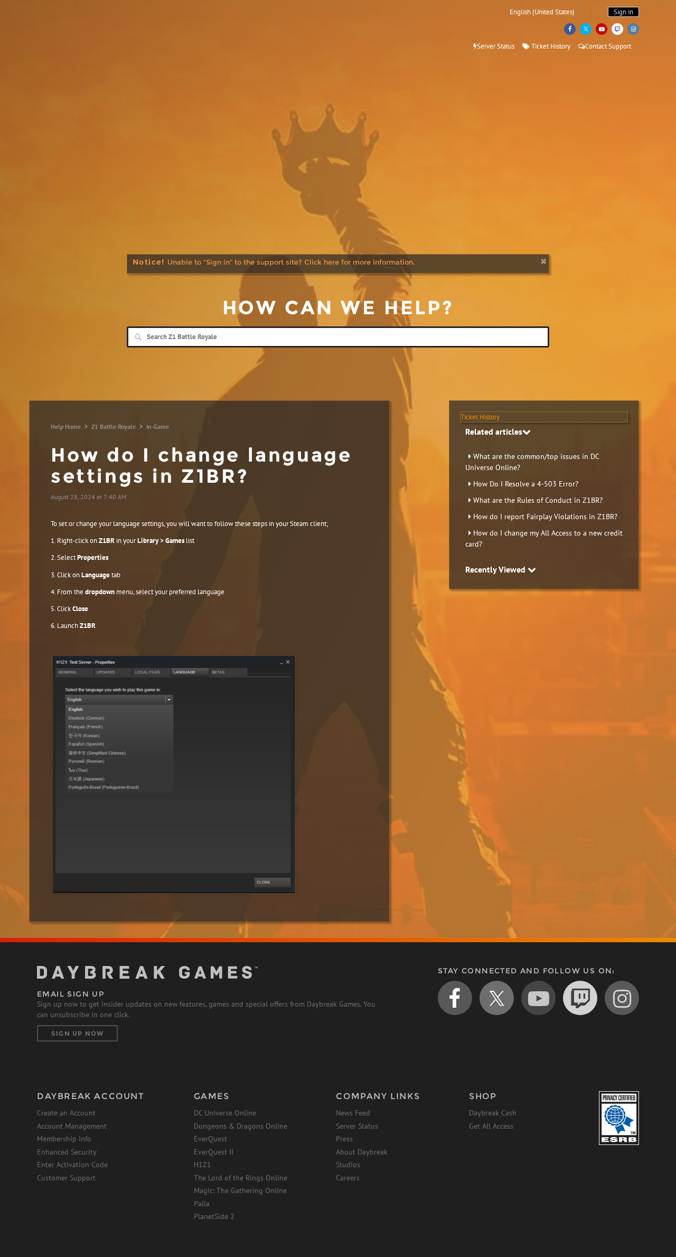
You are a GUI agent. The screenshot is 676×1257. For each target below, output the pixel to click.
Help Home (66, 426)
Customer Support (66, 1178)
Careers (348, 1178)
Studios (348, 1164)
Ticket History (550, 46)
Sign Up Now (77, 1033)
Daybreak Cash (493, 1113)
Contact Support (608, 46)
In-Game (157, 426)
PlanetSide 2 (214, 1216)
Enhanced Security (67, 1152)
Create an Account (66, 1113)
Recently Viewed (496, 569)
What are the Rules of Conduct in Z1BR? (538, 500)
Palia (202, 1203)
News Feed (353, 1113)
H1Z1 (202, 1164)
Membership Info (64, 1138)
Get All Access (491, 1126)
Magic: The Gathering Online (240, 1190)
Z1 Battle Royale (113, 426)
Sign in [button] (623, 11)
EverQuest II (213, 1152)
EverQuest (210, 1138)
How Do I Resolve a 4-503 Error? (525, 484)
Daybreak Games (84, 30)
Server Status (495, 46)
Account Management (72, 1126)
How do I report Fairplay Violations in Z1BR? (545, 516)
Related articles (493, 431)
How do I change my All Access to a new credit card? (544, 538)
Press (344, 1138)
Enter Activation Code (72, 1164)
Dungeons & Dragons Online (240, 1126)
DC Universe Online (225, 1113)
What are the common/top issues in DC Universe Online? (532, 462)
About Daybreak (362, 1152)
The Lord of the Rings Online (240, 1178)
